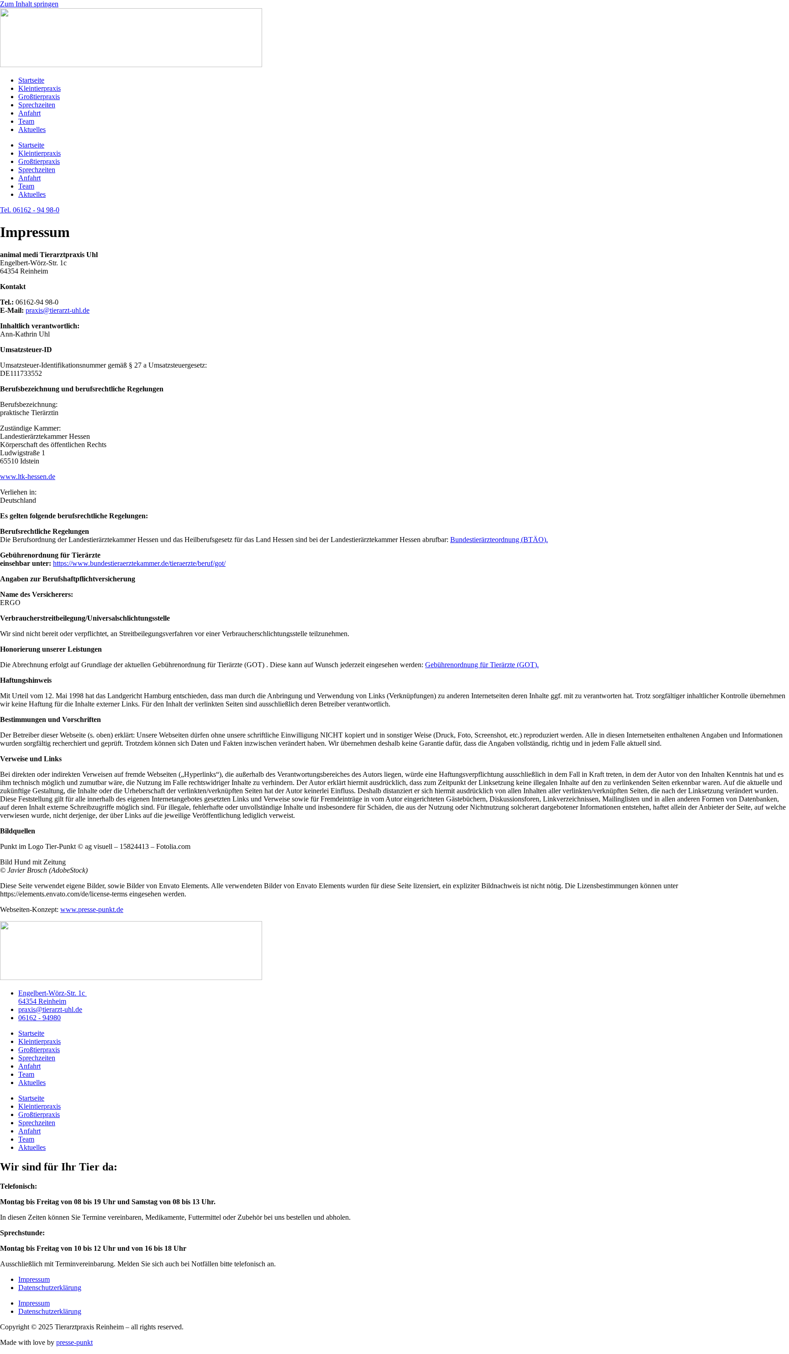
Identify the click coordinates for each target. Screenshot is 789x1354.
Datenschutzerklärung (49, 1287)
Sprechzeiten (36, 105)
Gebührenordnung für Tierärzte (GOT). (482, 665)
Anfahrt (29, 113)
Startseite (31, 80)
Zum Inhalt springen (29, 4)
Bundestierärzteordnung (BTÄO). (499, 539)
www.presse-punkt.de (91, 909)
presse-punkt (74, 1342)
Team (26, 121)
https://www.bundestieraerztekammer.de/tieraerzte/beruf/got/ (139, 563)
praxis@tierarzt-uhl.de (57, 310)
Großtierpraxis (39, 96)
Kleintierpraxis (39, 88)
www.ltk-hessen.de (27, 476)
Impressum (34, 1279)
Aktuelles (32, 129)
